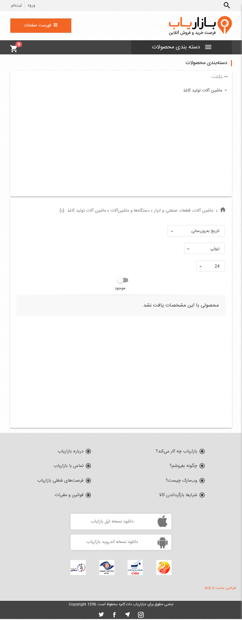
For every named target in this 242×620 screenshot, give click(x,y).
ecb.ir (210, 588)
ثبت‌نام (16, 6)
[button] (227, 5)
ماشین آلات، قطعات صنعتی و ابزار (183, 210)
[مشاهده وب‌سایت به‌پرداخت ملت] (135, 567)
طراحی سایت (226, 588)
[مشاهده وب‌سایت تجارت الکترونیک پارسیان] (106, 567)
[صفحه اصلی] (223, 210)
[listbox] (196, 230)
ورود (31, 5)
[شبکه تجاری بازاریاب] (200, 25)
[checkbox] (121, 284)
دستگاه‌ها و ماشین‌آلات (130, 210)
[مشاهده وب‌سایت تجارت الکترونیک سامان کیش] (78, 567)
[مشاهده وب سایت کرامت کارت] (163, 567)
